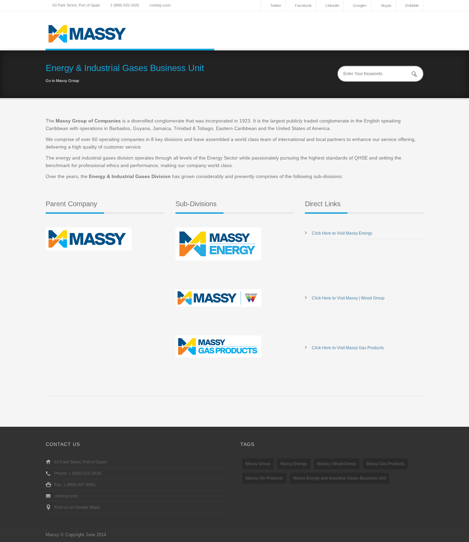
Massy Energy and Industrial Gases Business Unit (339, 478)
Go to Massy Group (62, 81)
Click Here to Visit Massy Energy (342, 233)
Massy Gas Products (385, 463)
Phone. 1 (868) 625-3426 (77, 473)
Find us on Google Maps (77, 507)
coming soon (160, 5)
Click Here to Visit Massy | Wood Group (348, 298)
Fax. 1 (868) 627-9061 (75, 484)
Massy (52, 534)
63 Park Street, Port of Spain (76, 5)
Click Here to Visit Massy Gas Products (348, 347)
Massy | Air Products (264, 478)
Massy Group (257, 463)
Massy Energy (294, 463)
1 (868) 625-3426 (124, 5)
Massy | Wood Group (336, 463)
